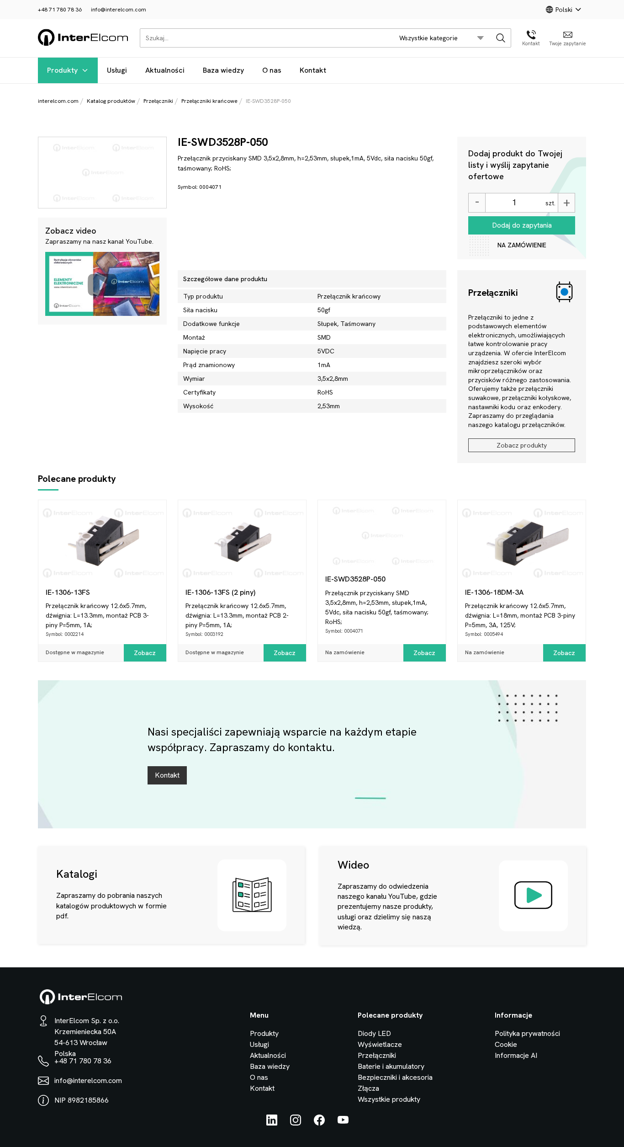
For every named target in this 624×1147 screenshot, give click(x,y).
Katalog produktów (111, 101)
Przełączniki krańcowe (209, 101)
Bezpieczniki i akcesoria (395, 1077)
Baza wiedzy (223, 70)
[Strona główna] (83, 44)
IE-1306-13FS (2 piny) (220, 592)
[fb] (319, 1123)
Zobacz (145, 653)
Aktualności (165, 70)
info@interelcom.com (118, 9)
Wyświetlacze (380, 1044)
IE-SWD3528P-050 (355, 579)
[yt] (343, 1123)
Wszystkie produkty (389, 1099)
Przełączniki (158, 101)
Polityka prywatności (527, 1033)
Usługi (117, 70)
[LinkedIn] (271, 1123)
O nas (271, 70)
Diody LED (374, 1033)
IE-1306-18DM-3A (494, 592)
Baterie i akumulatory (391, 1066)
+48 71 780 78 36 (60, 9)
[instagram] (295, 1123)
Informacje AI (516, 1055)
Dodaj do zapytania (522, 225)
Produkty (62, 70)
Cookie (506, 1044)
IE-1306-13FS (68, 592)
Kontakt (313, 70)
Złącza (368, 1088)
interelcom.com (58, 101)
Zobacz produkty (522, 445)
